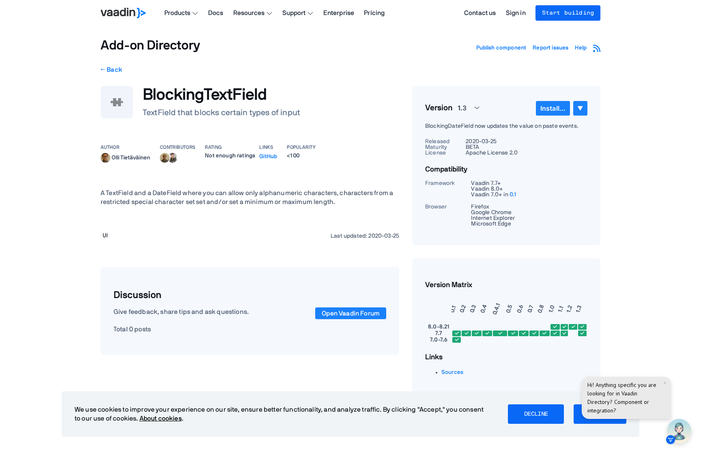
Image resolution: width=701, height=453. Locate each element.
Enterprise (339, 13)
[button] (464, 108)
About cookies (161, 418)
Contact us (480, 13)
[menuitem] (553, 108)
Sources (452, 372)
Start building (568, 13)
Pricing (374, 13)
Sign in (516, 13)
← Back (111, 70)
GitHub (268, 156)
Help (581, 48)
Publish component (501, 48)
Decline (536, 414)
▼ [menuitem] (580, 108)
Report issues (550, 48)
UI (105, 235)
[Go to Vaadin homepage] (123, 13)
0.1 (513, 195)
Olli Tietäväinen (131, 157)
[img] (105, 157)
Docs (216, 13)
